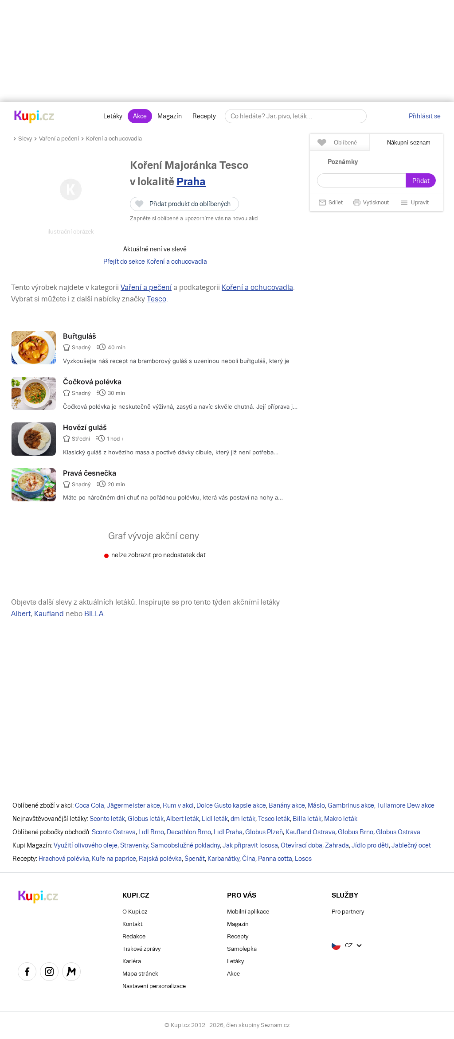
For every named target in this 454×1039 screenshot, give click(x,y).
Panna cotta (275, 858)
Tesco (156, 299)
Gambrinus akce (351, 805)
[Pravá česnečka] (34, 499)
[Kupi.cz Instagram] (49, 973)
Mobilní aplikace (248, 911)
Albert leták (182, 818)
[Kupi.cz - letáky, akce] (34, 117)
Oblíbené (345, 142)
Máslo (316, 805)
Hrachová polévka (64, 858)
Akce (140, 116)
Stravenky (134, 845)
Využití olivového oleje (85, 845)
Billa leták (307, 818)
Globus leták (146, 818)
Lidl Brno (151, 832)
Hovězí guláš (85, 427)
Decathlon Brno (189, 832)
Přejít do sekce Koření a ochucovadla (155, 261)
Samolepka (242, 948)
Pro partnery (348, 911)
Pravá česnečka (89, 473)
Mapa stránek (140, 973)
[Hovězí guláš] (34, 453)
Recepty (204, 116)
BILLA (93, 613)
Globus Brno (355, 832)
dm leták (243, 818)
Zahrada (337, 845)
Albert (21, 613)
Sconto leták (107, 818)
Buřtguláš (79, 336)
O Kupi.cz (134, 911)
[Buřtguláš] (34, 362)
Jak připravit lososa (250, 845)
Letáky (112, 116)
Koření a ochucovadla (114, 138)
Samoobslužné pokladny (185, 845)
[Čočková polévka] (34, 407)
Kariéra (131, 961)
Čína (248, 858)
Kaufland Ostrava (310, 832)
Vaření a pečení (59, 138)
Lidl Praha (228, 832)
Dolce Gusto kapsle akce (231, 805)
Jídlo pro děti (370, 845)
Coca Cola (89, 805)
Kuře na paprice (114, 858)
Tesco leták (274, 818)
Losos (303, 858)
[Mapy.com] (71, 973)
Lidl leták (215, 818)
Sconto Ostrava (114, 832)
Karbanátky (223, 858)
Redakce (133, 936)
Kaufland (49, 613)
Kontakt (132, 924)
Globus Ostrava (398, 832)
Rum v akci (178, 805)
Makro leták (340, 818)
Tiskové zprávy (141, 948)
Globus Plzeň (264, 832)
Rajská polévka (160, 858)
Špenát (194, 858)
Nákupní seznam (409, 142)
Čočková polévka (92, 381)
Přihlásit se (425, 116)
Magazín (169, 116)
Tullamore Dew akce (405, 805)
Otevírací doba (301, 845)
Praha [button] (191, 181)
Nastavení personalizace (154, 986)
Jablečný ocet (411, 845)
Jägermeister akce (133, 805)
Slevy (25, 138)
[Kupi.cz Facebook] (27, 973)
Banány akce (287, 805)
